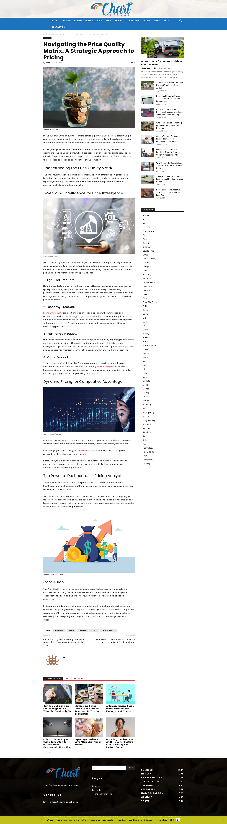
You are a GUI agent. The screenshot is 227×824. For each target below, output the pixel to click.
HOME (54, 20)
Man (145, 377)
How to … (147, 349)
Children (146, 247)
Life (144, 369)
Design (146, 266)
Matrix (82, 630)
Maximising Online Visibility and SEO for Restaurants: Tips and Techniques (87, 709)
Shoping (146, 428)
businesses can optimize (87, 450)
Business (66, 20)
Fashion (146, 290)
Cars (145, 239)
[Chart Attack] (113, 9)
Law (144, 365)
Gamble (146, 310)
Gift (144, 318)
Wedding (146, 463)
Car (143, 56)
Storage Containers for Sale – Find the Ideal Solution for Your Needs (169, 179)
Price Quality (108, 630)
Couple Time (148, 251)
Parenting (147, 404)
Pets (166, 20)
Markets (146, 381)
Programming (149, 420)
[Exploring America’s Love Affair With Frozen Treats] (89, 727)
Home (45, 34)
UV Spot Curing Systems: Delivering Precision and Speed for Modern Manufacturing (169, 112)
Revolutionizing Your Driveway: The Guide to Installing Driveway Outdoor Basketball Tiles (64, 642)
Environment (148, 286)
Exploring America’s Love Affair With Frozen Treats (88, 742)
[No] (223, 820)
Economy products (52, 312)
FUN (145, 306)
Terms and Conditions (102, 794)
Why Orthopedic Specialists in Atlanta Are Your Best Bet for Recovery (169, 165)
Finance (146, 294)
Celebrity (146, 243)
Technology (132, 20)
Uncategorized (149, 459)
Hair (144, 325)
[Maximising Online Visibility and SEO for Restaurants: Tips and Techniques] (89, 694)
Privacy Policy (98, 790)
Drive (145, 270)
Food (145, 298)
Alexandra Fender (149, 68)
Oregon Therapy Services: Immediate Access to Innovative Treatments (167, 139)
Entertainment (149, 282)
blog (144, 223)
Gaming (146, 314)
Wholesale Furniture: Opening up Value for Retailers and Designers (169, 125)
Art (144, 219)
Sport (157, 20)
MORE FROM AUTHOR (74, 678)
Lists (145, 373)
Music (118, 20)
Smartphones (149, 432)
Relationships (148, 424)
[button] (180, 21)
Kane (48, 63)
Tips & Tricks (148, 452)
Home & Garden (93, 20)
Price (94, 630)
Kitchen (146, 361)
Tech (145, 444)
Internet (146, 353)
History (146, 333)
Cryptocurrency (149, 258)
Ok (178, 820)
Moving (146, 392)
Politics (146, 416)
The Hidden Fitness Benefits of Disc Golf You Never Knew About (169, 85)
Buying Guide (148, 231)
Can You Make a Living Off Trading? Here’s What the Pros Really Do (57, 708)
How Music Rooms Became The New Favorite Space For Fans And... (168, 192)
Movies (146, 389)
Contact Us (58, 27)
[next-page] (49, 752)
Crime (145, 255)
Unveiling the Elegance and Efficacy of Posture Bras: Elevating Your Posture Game (119, 743)
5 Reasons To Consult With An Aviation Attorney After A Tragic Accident (115, 641)
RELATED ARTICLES (53, 678)
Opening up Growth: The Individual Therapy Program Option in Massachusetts (168, 152)
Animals (146, 215)
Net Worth (147, 400)
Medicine (147, 385)
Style (109, 20)
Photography (148, 412)
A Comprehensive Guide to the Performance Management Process (120, 708)
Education (147, 278)
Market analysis (105, 366)
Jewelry (146, 357)
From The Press (150, 302)
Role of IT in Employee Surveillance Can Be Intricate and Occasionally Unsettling (57, 743)
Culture (146, 262)
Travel (146, 20)
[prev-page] (45, 752)
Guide (71, 630)
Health (78, 20)
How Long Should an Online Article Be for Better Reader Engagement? (168, 98)
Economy (147, 274)
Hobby (145, 337)
